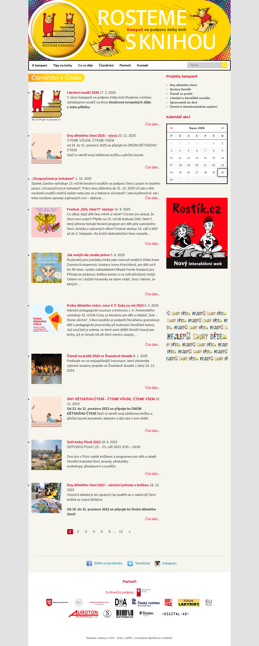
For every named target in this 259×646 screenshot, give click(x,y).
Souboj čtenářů (180, 89)
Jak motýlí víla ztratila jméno (88, 255)
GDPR (128, 638)
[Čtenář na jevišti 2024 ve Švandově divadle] (46, 383)
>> (222, 128)
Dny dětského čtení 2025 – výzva (92, 135)
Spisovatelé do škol (183, 102)
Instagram (168, 563)
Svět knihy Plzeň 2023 (84, 442)
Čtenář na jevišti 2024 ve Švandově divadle (100, 356)
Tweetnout (142, 563)
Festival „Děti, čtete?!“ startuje (90, 209)
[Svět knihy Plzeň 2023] (46, 469)
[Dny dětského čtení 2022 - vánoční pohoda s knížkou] (46, 512)
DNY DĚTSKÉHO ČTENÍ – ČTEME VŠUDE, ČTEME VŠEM (111, 399)
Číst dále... (152, 124)
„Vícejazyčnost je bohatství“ (53, 178)
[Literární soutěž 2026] (46, 119)
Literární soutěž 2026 (83, 92)
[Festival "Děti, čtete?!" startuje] (46, 236)
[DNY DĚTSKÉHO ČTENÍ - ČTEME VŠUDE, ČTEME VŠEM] (46, 426)
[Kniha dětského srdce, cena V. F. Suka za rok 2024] (46, 332)
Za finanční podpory (119, 592)
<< (171, 128)
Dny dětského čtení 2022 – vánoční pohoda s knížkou (108, 485)
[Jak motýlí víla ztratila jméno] (46, 282)
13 (121, 531)
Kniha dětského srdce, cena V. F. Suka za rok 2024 (105, 305)
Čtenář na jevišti (181, 93)
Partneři (125, 65)
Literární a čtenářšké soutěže (190, 98)
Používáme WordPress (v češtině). (154, 638)
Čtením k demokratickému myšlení (193, 106)
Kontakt (142, 65)
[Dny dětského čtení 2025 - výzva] (46, 162)
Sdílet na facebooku (108, 563)
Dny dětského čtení (183, 85)
